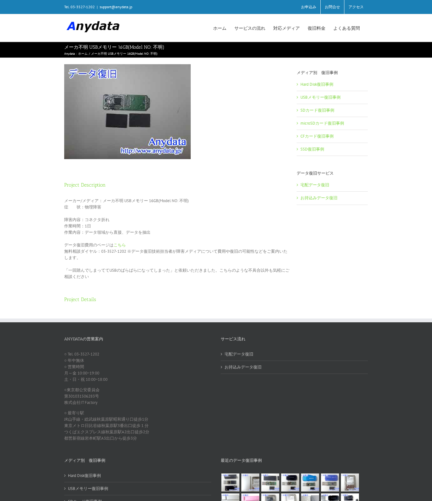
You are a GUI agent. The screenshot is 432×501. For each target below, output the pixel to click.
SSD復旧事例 (312, 149)
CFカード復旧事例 (317, 136)
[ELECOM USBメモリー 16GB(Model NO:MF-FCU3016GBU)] (290, 482)
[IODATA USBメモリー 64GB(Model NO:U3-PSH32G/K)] (230, 482)
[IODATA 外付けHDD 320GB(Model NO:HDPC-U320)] (250, 482)
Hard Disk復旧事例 (316, 84)
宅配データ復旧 (314, 185)
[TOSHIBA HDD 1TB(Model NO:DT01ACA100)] (349, 482)
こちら (120, 245)
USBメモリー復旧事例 (320, 97)
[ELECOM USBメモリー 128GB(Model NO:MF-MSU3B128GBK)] (270, 482)
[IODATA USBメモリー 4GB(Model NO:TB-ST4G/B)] (329, 482)
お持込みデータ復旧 (318, 198)
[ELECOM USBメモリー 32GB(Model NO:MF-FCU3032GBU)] (309, 482)
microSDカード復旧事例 (322, 123)
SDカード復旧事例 (317, 110)
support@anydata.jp (116, 6)
